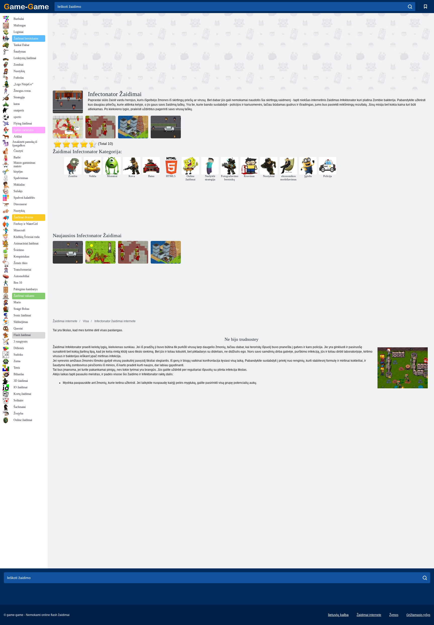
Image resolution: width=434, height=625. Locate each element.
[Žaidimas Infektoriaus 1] (68, 127)
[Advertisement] (147, 51)
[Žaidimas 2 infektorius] (166, 127)
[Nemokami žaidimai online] (26, 6)
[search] (410, 6)
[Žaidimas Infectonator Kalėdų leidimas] (100, 127)
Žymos (393, 615)
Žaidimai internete (369, 615)
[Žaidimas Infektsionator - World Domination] (133, 127)
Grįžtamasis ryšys (418, 615)
